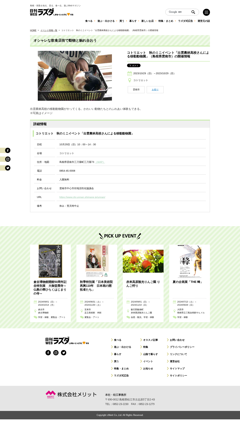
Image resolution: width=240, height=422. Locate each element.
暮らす (117, 354)
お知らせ (148, 368)
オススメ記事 (150, 339)
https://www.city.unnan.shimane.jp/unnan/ (82, 197)
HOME (33, 30)
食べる (117, 339)
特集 (145, 346)
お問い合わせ (177, 339)
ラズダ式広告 (121, 375)
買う (116, 361)
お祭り (155, 89)
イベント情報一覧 (48, 30)
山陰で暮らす (150, 354)
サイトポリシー (178, 375)
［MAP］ (100, 162)
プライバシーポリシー (182, 346)
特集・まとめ (121, 368)
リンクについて (178, 354)
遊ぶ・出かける (122, 346)
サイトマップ (177, 368)
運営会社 (175, 361)
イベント (148, 361)
